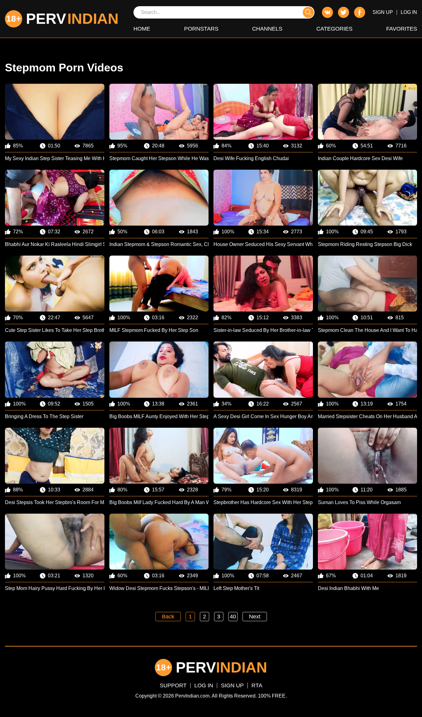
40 (233, 616)
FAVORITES (401, 29)
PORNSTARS (201, 29)
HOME (141, 29)
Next (254, 616)
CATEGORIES (334, 29)
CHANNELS (267, 29)
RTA (256, 685)
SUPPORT (173, 685)
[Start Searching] (308, 12)
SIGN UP (383, 12)
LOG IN (409, 12)
